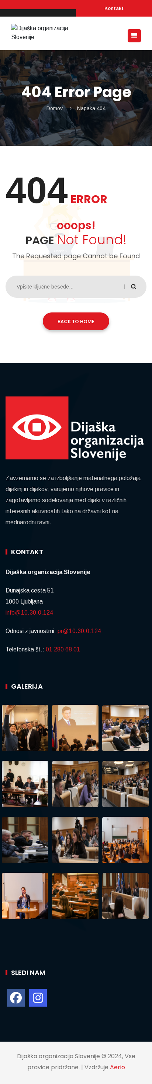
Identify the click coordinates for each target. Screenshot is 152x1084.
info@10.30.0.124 (29, 612)
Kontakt (114, 8)
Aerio (117, 1067)
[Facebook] (16, 998)
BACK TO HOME (76, 321)
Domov (54, 108)
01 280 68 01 (63, 649)
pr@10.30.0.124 (79, 631)
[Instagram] (38, 998)
